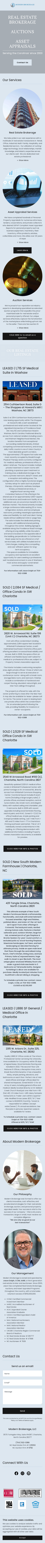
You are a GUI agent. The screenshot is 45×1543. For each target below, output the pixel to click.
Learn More (22, 250)
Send (22, 1411)
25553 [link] (32, 1445)
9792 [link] (31, 1448)
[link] (22, 5)
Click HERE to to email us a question (22, 336)
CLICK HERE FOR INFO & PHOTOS (22, 849)
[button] (22, 160)
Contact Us (22, 62)
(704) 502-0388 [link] (22, 1442)
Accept (22, 1538)
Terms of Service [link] (23, 1420)
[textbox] (22, 1373)
